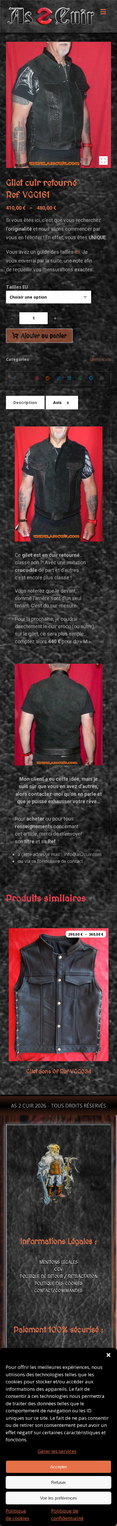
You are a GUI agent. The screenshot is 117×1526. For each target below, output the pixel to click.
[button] (108, 1355)
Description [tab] (25, 402)
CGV (58, 1269)
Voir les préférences (58, 1498)
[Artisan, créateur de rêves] (50, 16)
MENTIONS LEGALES (58, 1262)
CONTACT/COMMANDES (58, 1290)
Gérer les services (57, 1451)
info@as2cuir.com (82, 854)
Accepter (58, 1466)
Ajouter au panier (43, 335)
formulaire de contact (60, 861)
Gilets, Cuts (100, 359)
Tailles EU (17, 287)
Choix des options (65, 1047)
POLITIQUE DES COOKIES (58, 1283)
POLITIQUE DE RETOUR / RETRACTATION (58, 1276)
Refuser (58, 1482)
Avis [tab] (60, 402)
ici (77, 252)
